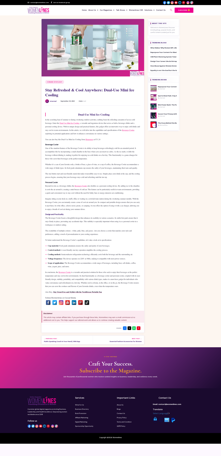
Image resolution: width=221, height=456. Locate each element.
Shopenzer (89, 139)
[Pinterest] (80, 302)
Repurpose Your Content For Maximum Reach (163, 52)
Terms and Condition (124, 422)
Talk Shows (120, 10)
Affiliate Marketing (81, 418)
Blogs (119, 409)
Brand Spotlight (55, 82)
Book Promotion (80, 413)
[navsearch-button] (171, 10)
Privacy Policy (121, 418)
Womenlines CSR (136, 10)
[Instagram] (61, 302)
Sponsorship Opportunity (84, 426)
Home (84, 10)
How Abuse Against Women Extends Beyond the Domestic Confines (163, 66)
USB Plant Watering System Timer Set (163, 57)
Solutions (148, 10)
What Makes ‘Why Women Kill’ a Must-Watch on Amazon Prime (163, 48)
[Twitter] (54, 302)
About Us (92, 10)
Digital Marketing (81, 422)
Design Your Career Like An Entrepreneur (163, 61)
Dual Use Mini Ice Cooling (69, 123)
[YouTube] (67, 302)
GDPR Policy (121, 426)
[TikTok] (86, 302)
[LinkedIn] (74, 302)
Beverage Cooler (128, 130)
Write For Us (79, 405)
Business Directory (82, 409)
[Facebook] (48, 302)
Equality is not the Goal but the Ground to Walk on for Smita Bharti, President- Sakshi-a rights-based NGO (163, 70)
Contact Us (161, 10)
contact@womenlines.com (169, 404)
